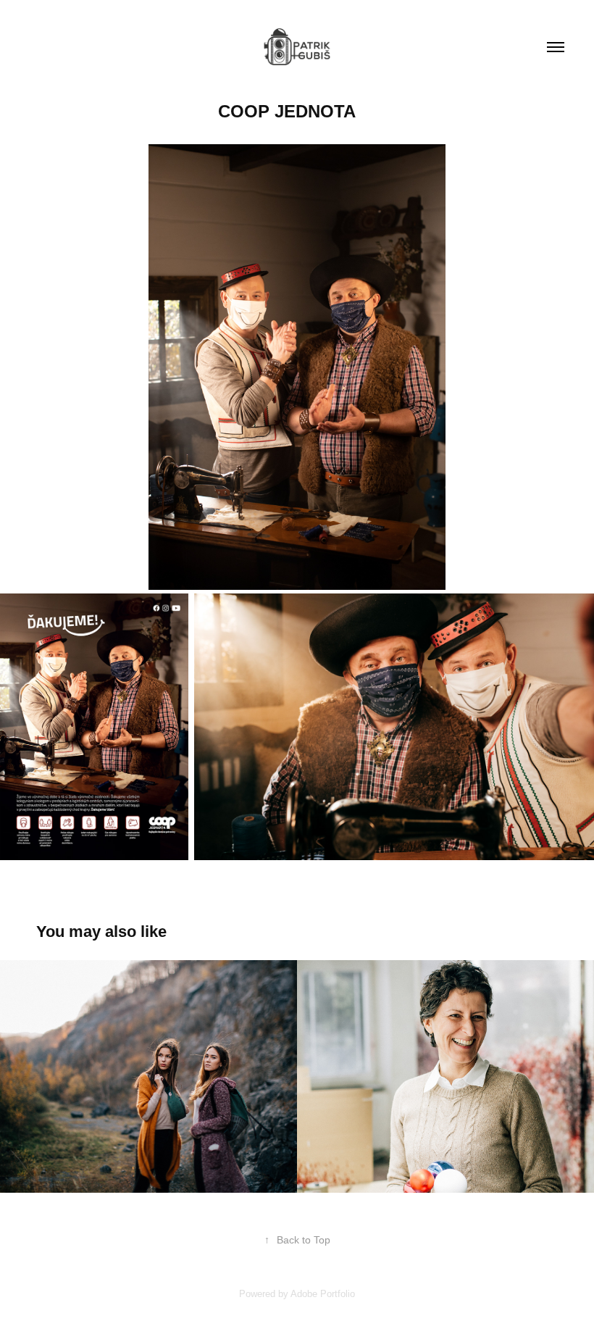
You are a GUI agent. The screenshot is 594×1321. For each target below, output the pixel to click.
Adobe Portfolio (322, 1293)
